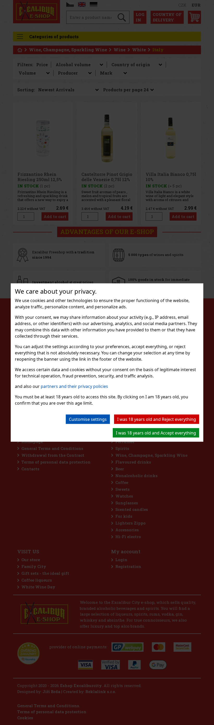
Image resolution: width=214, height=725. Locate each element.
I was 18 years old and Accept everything (156, 433)
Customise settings (88, 419)
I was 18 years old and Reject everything (156, 419)
